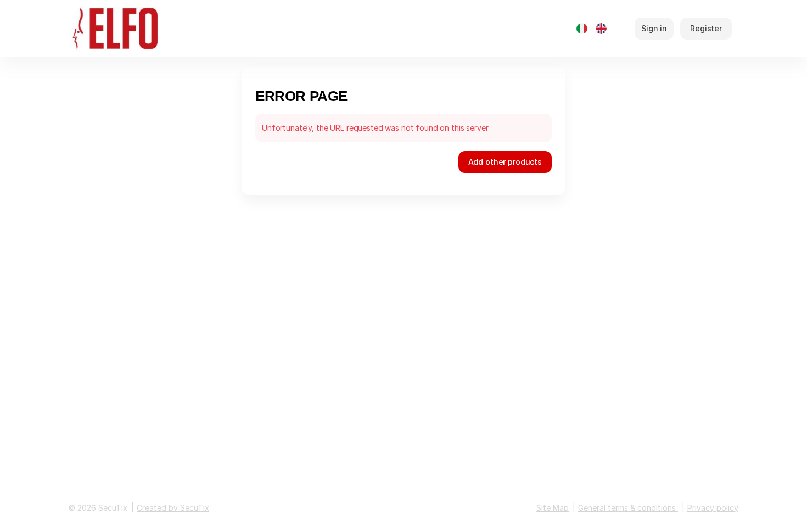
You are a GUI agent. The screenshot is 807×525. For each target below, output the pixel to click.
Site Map (552, 507)
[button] (505, 162)
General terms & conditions (627, 507)
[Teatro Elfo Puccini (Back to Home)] (139, 29)
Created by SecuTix (173, 507)
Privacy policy (712, 507)
